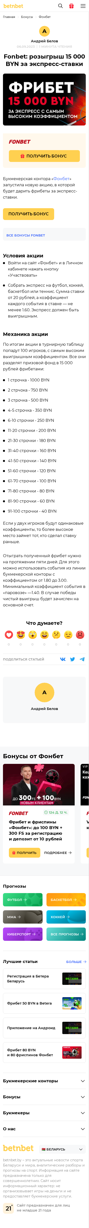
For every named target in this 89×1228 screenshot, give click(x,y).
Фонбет (45, 17)
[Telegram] (82, 659)
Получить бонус (46, 156)
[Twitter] (72, 659)
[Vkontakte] (63, 659)
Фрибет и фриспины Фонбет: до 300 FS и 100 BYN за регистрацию (39, 814)
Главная (9, 17)
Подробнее (55, 853)
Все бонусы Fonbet (25, 235)
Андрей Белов (44, 41)
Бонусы (27, 17)
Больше (74, 962)
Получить (26, 853)
